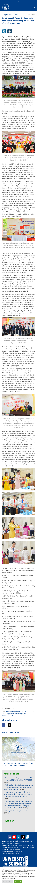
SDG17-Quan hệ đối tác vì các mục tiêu (14, 716)
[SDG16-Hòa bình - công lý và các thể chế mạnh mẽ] (4, 31)
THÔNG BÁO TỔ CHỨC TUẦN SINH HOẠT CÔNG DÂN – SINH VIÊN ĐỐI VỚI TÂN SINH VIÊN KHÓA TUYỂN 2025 (18, 794)
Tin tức (16, 15)
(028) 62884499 (14, 849)
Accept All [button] (18, 882)
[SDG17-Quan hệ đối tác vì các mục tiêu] (9, 31)
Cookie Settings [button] (7, 882)
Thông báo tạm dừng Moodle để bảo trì (18, 811)
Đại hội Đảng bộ (10, 711)
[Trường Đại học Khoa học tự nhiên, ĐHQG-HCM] (5, 6)
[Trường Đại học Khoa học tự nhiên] (18, 837)
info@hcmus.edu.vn (12, 854)
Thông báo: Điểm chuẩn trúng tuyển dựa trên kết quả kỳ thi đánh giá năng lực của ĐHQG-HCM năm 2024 (18, 787)
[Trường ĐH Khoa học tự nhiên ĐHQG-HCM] (9, 837)
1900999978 (17, 851)
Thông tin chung (7, 15)
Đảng (17, 711)
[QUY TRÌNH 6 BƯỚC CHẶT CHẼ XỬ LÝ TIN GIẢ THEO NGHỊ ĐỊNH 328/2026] (18, 749)
